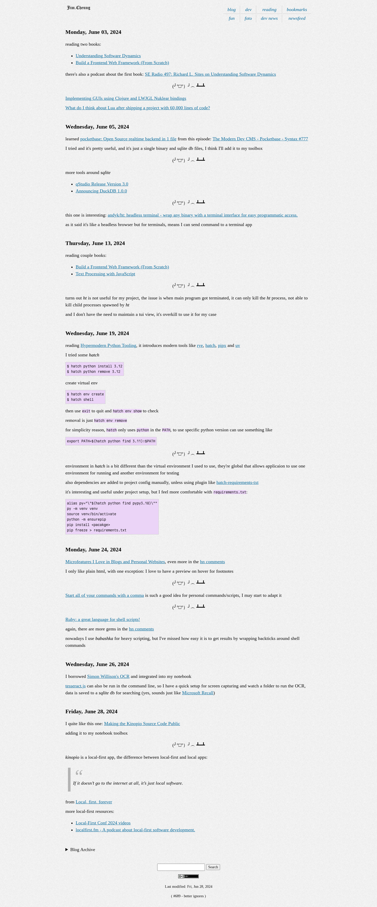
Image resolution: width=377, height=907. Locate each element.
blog (231, 9)
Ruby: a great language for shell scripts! (102, 619)
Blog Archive (82, 849)
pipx (222, 345)
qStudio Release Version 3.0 (102, 184)
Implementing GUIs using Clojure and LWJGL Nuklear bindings (125, 98)
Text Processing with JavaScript (105, 273)
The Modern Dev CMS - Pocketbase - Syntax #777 (260, 138)
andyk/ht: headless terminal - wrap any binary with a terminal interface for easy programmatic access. (203, 215)
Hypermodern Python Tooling (108, 345)
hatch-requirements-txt (237, 482)
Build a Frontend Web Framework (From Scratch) (122, 62)
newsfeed (297, 18)
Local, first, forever (94, 801)
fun (232, 18)
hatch (210, 345)
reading (269, 9)
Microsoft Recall (197, 692)
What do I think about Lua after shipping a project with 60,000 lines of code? (137, 107)
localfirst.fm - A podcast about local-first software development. (135, 829)
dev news (269, 18)
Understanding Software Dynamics (108, 55)
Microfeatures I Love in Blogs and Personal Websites (115, 561)
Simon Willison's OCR (108, 676)
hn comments (212, 561)
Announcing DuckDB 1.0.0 (101, 190)
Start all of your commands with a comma (104, 595)
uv (237, 345)
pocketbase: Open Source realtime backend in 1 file (128, 138)
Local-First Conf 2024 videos (103, 822)
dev (248, 9)
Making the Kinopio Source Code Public (142, 723)
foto (248, 18)
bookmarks (297, 9)
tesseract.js (75, 685)
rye (200, 345)
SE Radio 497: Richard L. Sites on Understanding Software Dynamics (210, 74)
